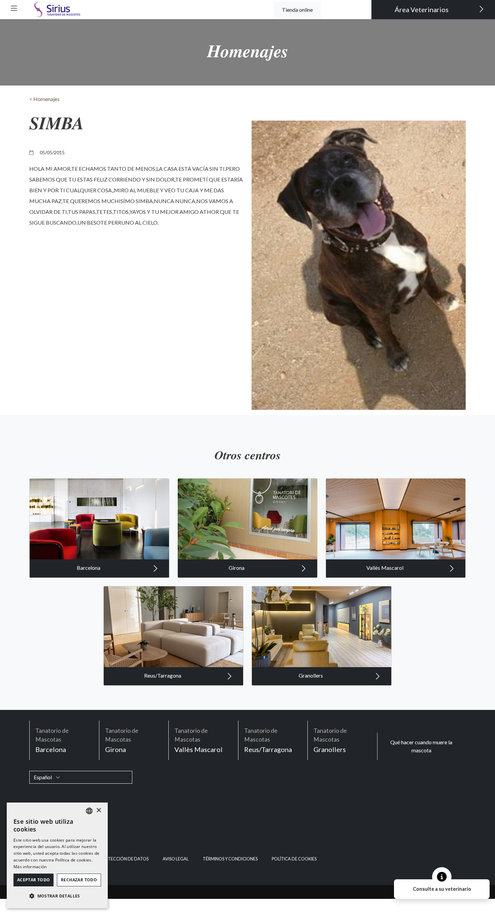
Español (43, 777)
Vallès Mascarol (385, 567)
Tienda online (297, 9)
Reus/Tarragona (163, 675)
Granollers (311, 675)
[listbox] (89, 811)
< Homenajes (44, 99)
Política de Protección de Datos (110, 858)
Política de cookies (294, 858)
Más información (30, 867)
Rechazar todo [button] (79, 880)
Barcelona (89, 567)
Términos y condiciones (230, 858)
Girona (237, 567)
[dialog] (57, 855)
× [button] (98, 810)
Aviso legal (176, 858)
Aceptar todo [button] (33, 880)
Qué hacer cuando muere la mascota (421, 746)
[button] (14, 8)
